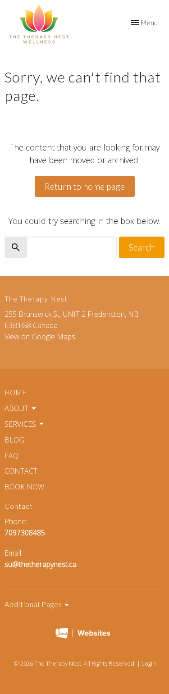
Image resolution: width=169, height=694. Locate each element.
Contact (21, 471)
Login (149, 663)
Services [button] (20, 424)
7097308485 (25, 533)
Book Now (24, 487)
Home (15, 392)
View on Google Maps (40, 337)
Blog (14, 440)
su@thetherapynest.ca (41, 564)
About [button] (16, 408)
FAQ (11, 456)
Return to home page (85, 186)
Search (142, 247)
